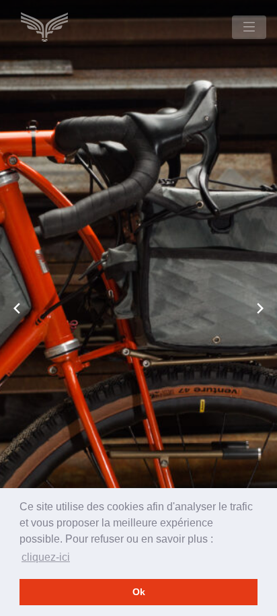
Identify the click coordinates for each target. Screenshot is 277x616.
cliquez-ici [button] (46, 557)
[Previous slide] (17, 308)
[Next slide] (260, 308)
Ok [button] (138, 591)
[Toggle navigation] (249, 27)
